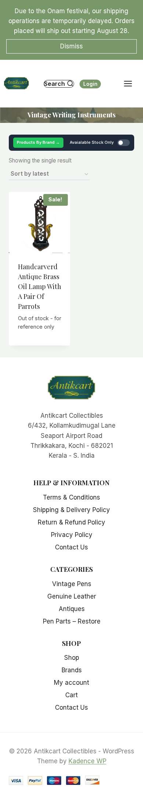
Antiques (72, 609)
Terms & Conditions (71, 497)
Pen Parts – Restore (71, 621)
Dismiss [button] (71, 46)
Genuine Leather (71, 596)
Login (90, 84)
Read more (39, 343)
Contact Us (71, 547)
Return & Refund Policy (71, 522)
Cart (71, 695)
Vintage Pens (71, 584)
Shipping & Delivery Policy (71, 509)
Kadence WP (87, 761)
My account (71, 682)
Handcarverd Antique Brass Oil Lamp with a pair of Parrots (39, 286)
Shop (71, 657)
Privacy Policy (71, 534)
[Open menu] (131, 84)
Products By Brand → (38, 142)
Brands (72, 670)
